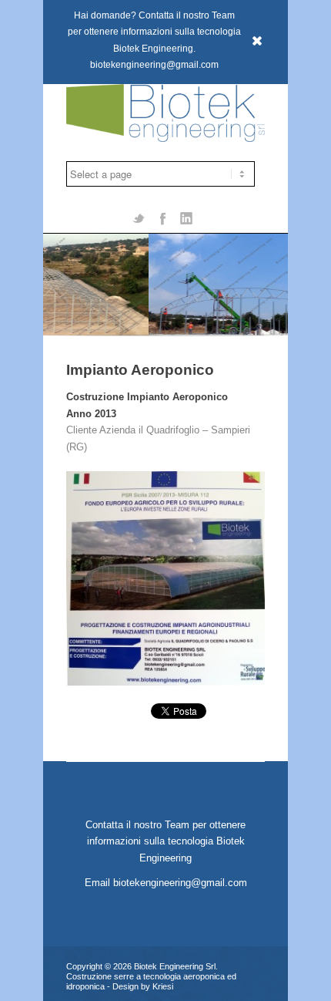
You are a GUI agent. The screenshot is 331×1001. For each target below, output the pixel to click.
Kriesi (162, 986)
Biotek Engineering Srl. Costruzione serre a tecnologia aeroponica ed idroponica (151, 976)
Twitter (138, 217)
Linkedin (186, 217)
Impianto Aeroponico (140, 370)
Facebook (162, 217)
